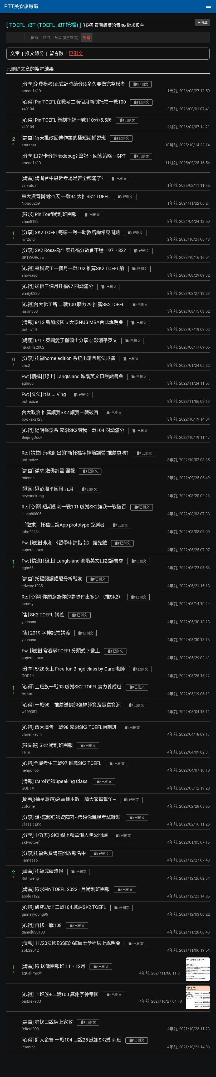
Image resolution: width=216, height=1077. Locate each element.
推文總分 (34, 53)
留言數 (56, 53)
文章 (15, 53)
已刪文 (76, 53)
